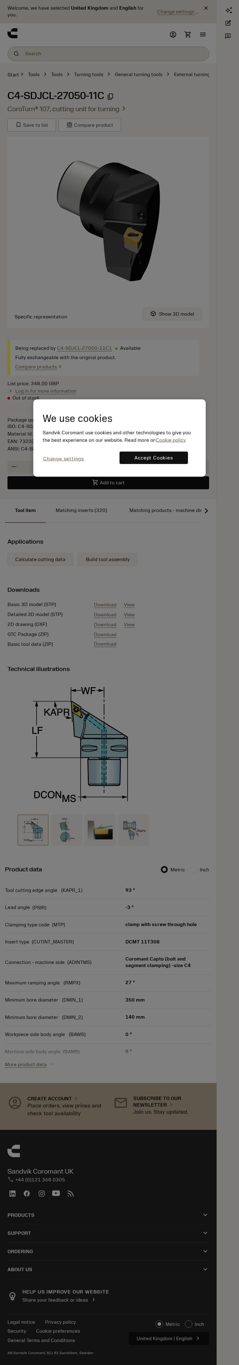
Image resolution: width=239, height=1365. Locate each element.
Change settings (63, 459)
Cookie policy (171, 440)
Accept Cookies (153, 458)
